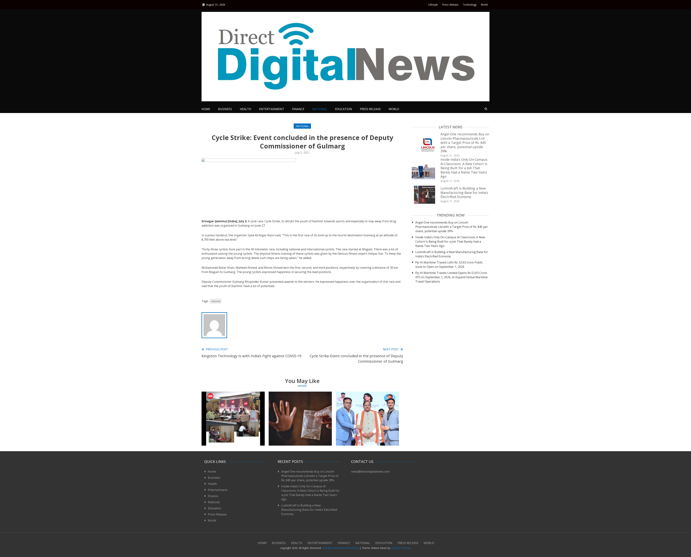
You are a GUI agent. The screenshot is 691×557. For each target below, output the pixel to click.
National (319, 109)
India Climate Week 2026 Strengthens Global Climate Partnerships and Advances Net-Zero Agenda (367, 429)
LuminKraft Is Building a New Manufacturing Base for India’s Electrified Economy (464, 192)
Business (225, 109)
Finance (298, 109)
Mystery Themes (400, 548)
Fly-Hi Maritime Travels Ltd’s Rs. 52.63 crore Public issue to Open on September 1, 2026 (449, 264)
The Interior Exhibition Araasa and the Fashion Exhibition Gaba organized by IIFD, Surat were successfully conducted (233, 429)
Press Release (450, 4)
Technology (470, 4)
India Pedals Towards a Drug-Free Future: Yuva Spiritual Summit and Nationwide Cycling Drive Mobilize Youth (300, 429)
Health (245, 109)
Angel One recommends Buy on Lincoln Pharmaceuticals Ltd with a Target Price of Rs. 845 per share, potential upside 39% (465, 142)
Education (343, 109)
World (484, 4)
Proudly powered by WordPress (341, 548)
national (215, 301)
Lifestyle (433, 4)
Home (206, 109)
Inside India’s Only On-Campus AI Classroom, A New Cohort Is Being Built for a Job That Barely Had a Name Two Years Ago (464, 168)
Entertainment (271, 109)
